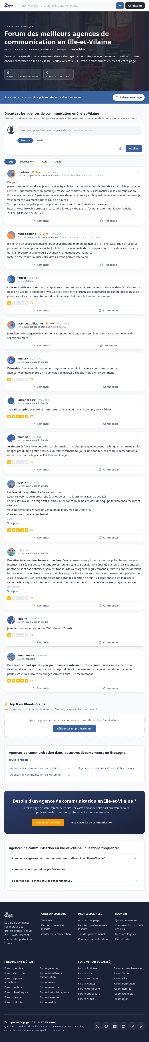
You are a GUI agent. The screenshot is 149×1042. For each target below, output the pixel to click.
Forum (7, 49)
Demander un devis (48, 822)
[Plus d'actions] (139, 172)
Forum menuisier (50, 987)
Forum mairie (48, 1002)
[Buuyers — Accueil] (8, 6)
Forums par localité (94, 961)
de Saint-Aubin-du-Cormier (90, 175)
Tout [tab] (10, 161)
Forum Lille (120, 978)
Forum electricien (15, 973)
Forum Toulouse (88, 968)
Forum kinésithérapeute (54, 992)
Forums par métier (18, 961)
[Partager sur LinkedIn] (114, 1026)
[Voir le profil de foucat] (11, 279)
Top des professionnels (92, 934)
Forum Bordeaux (88, 978)
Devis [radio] (40, 140)
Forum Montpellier (89, 988)
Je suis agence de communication (91, 822)
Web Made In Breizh (37, 361)
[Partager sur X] (97, 1026)
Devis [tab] (58, 161)
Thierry (22, 618)
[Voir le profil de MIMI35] (11, 360)
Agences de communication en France (34, 49)
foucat (21, 277)
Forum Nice (85, 973)
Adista (29, 281)
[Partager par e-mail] (132, 1026)
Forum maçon (48, 982)
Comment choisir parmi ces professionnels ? (40, 869)
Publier (133, 148)
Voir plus (12, 523)
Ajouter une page (88, 920)
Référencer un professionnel (74, 728)
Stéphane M (25, 655)
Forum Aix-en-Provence (128, 968)
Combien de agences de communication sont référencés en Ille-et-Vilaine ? (59, 858)
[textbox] (79, 130)
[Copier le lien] (141, 1026)
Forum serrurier (49, 997)
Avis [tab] (44, 161)
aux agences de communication (41, 175)
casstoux (23, 172)
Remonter (43, 220)
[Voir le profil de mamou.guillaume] (11, 325)
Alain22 (22, 437)
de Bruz (62, 326)
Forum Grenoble (123, 993)
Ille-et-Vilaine (77, 49)
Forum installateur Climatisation (51, 975)
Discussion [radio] (25, 140)
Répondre (111, 220)
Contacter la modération (56, 934)
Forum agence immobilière (13, 980)
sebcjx (21, 482)
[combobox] (64, 5)
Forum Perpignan (124, 983)
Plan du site (122, 939)
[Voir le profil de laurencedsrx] (11, 401)
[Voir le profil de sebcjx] (11, 484)
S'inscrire (47, 920)
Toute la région (18, 759)
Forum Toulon (122, 973)
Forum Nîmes (86, 998)
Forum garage (13, 997)
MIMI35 (22, 358)
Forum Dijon (121, 998)
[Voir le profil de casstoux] (11, 174)
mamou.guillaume (30, 323)
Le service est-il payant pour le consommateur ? (42, 880)
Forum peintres (49, 968)
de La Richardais (93, 237)
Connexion (135, 5)
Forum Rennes (122, 988)
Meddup (30, 658)
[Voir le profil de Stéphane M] (11, 657)
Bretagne (61, 49)
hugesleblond (26, 233)
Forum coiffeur (13, 987)
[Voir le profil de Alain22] (11, 438)
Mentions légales (125, 934)
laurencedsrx (26, 400)
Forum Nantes (86, 983)
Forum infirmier (13, 1002)
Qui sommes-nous (126, 920)
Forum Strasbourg (89, 993)
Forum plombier (14, 968)
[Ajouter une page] (120, 5)
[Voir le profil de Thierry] (11, 620)
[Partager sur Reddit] (123, 1026)
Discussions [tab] (27, 161)
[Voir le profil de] (11, 552)
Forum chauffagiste (16, 992)
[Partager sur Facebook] (106, 1026)
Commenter (110, 310)
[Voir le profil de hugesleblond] (11, 235)
